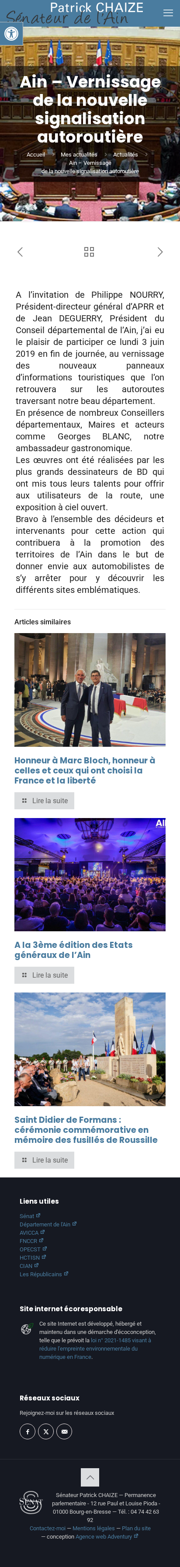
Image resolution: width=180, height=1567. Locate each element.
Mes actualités (79, 154)
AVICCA (30, 1232)
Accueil (36, 154)
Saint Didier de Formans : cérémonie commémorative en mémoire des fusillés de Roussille (86, 1130)
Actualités (125, 154)
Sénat (27, 1216)
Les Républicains (41, 1274)
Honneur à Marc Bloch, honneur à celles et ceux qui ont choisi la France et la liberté (85, 771)
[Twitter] (46, 1431)
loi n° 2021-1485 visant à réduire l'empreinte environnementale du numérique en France (95, 1348)
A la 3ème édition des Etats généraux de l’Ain (73, 950)
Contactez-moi (48, 1528)
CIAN (27, 1266)
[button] (11, 33)
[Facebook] (27, 1431)
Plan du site (136, 1528)
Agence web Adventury (104, 1536)
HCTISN (30, 1257)
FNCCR (29, 1241)
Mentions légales (94, 1528)
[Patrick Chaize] (75, 13)
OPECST (31, 1249)
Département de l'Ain (46, 1224)
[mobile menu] (168, 13)
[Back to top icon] (90, 1477)
